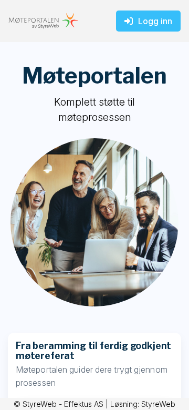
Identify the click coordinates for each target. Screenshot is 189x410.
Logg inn (155, 21)
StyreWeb (158, 403)
